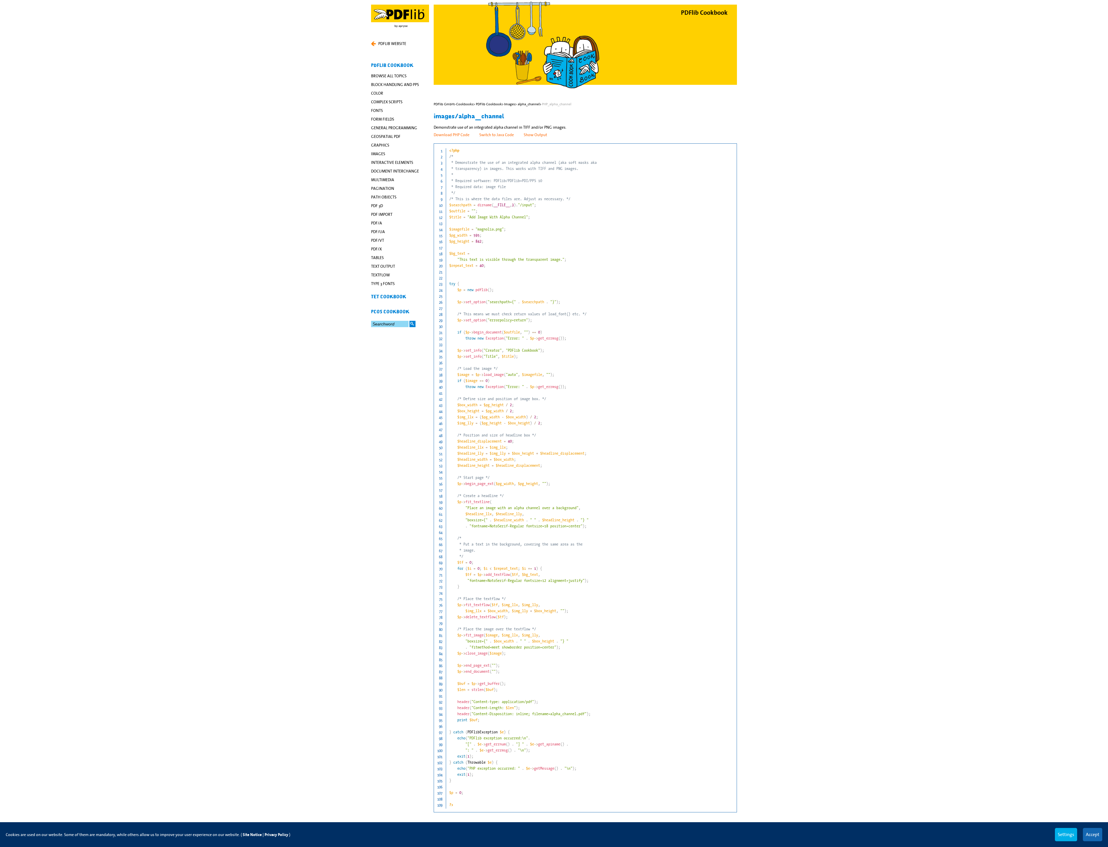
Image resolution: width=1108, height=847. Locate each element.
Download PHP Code (451, 135)
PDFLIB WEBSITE (392, 43)
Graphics (380, 145)
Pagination (382, 188)
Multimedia (382, 180)
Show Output (535, 135)
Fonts (377, 110)
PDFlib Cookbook (392, 65)
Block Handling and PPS (395, 84)
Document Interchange (395, 171)
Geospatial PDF (385, 136)
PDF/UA (378, 231)
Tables (377, 257)
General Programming (394, 128)
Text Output (383, 266)
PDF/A (376, 223)
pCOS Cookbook (390, 311)
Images (378, 154)
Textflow (380, 275)
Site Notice (252, 834)
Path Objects (383, 197)
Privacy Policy (276, 834)
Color (377, 93)
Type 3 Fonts (383, 283)
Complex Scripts (387, 102)
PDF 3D (377, 206)
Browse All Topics (389, 76)
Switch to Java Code (496, 135)
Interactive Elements (392, 162)
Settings (1066, 834)
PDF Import (381, 214)
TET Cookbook (388, 296)
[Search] (412, 324)
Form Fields (382, 119)
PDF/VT (377, 240)
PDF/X (376, 249)
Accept (1092, 834)
